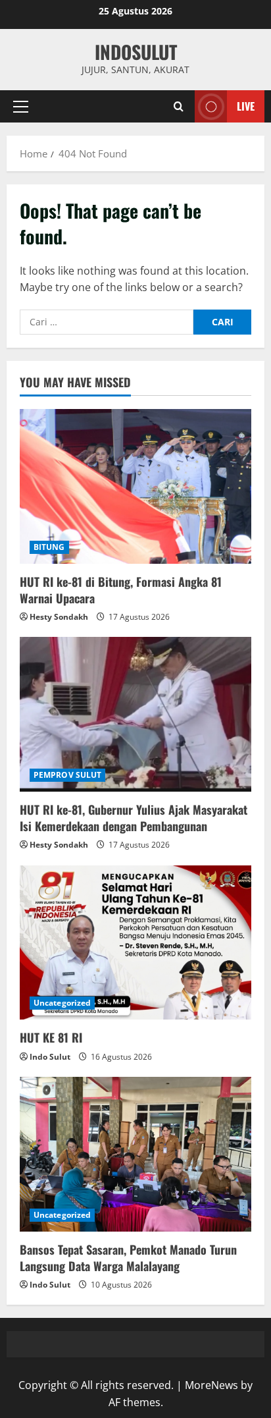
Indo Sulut (50, 1056)
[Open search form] (179, 106)
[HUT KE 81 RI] (135, 942)
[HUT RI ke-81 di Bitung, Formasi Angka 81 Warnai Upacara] (135, 486)
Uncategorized (62, 1002)
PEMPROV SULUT (67, 774)
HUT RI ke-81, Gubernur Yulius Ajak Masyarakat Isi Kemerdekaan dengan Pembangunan (133, 817)
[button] (21, 107)
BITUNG (49, 547)
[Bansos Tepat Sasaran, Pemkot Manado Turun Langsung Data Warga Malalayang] (135, 1154)
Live (246, 106)
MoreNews (211, 1385)
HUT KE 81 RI (51, 1037)
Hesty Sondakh (59, 616)
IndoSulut (136, 51)
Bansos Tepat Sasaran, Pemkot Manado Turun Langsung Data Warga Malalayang (128, 1257)
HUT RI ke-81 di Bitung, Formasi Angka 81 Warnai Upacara (121, 590)
